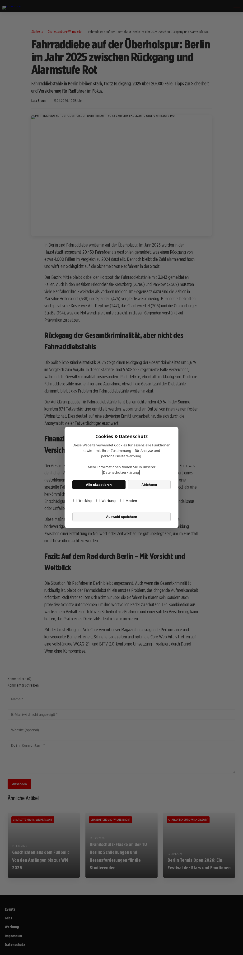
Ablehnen (149, 485)
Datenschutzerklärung (121, 472)
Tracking (85, 500)
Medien (131, 500)
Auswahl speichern (121, 517)
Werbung (109, 500)
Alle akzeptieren (99, 485)
